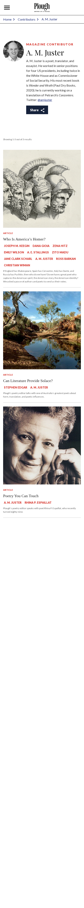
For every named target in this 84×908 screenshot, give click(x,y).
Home (7, 19)
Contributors (26, 19)
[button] (7, 8)
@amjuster (45, 100)
